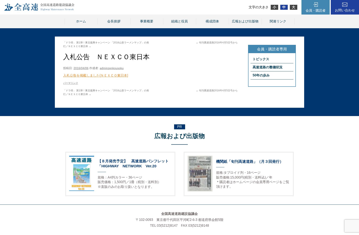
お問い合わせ (345, 10)
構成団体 (212, 21)
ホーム (81, 21)
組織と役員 (179, 21)
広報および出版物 (245, 21)
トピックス (261, 59)
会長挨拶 (113, 21)
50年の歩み (261, 75)
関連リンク (278, 21)
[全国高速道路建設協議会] (39, 9)
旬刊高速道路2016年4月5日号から (217, 42)
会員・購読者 (316, 10)
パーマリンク (70, 83)
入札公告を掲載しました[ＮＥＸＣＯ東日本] (95, 75)
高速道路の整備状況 (268, 67)
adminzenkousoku (112, 68)
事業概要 (146, 21)
